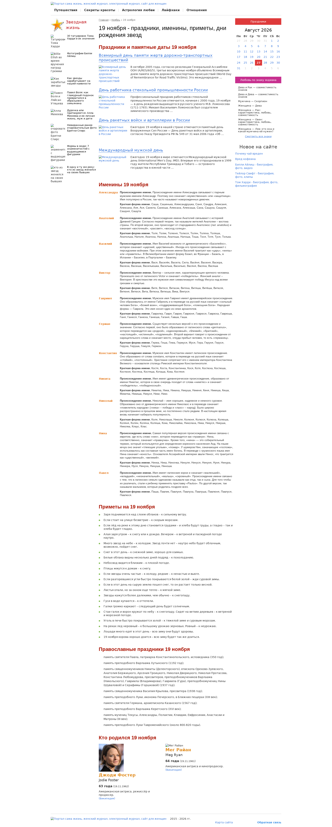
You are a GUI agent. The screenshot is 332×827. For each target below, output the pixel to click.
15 (272, 51)
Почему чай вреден (249, 153)
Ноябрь (115, 20)
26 (251, 62)
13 (258, 51)
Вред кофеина (245, 159)
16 (278, 51)
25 (245, 62)
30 (278, 62)
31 (238, 68)
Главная (104, 20)
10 (238, 51)
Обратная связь (269, 822)
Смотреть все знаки (258, 136)
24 (238, 62)
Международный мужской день (131, 150)
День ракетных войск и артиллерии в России (144, 120)
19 (251, 56)
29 (272, 62)
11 (245, 51)
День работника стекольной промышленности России (153, 90)
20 (258, 56)
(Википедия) (107, 798)
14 (265, 51)
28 (265, 62)
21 (265, 56)
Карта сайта (224, 822)
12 (251, 51)
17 (238, 56)
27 (259, 62)
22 (272, 56)
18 (245, 56)
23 (278, 56)
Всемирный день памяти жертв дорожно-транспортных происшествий (155, 57)
